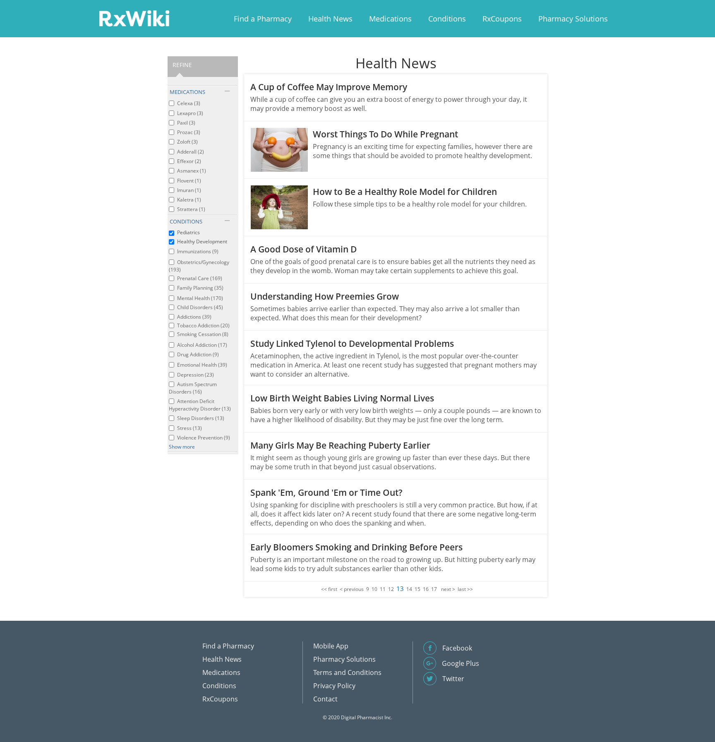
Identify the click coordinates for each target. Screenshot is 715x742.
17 (434, 589)
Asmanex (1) (191, 170)
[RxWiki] (134, 18)
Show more (182, 446)
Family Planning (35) (200, 287)
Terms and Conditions (347, 672)
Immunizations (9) (197, 251)
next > (448, 589)
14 (409, 589)
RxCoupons (502, 19)
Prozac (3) (188, 132)
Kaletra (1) (189, 199)
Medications (390, 19)
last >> (465, 589)
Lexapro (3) (190, 113)
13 (400, 588)
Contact (325, 699)
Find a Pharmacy (263, 19)
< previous (352, 589)
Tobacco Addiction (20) (203, 325)
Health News (330, 19)
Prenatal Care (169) (199, 278)
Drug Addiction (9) (198, 354)
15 (417, 589)
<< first (329, 589)
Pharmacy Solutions (573, 19)
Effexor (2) (189, 161)
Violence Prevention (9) (203, 437)
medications (187, 92)
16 (426, 589)
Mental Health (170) (200, 298)
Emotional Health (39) (202, 364)
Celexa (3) (188, 103)
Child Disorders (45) (200, 307)
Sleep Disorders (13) (200, 418)
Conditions (447, 19)
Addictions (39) (194, 316)
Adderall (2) (190, 151)
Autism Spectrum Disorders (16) (193, 388)
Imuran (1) (189, 190)
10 (374, 589)
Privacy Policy (334, 685)
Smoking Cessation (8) (202, 334)
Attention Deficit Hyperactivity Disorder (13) (200, 405)
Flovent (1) (189, 180)
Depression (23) (195, 374)
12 (391, 589)
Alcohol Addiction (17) (202, 344)
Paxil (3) (186, 122)
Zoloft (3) (187, 141)
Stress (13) (189, 428)
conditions (186, 221)
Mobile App (330, 646)
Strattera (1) (191, 209)
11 (383, 589)
